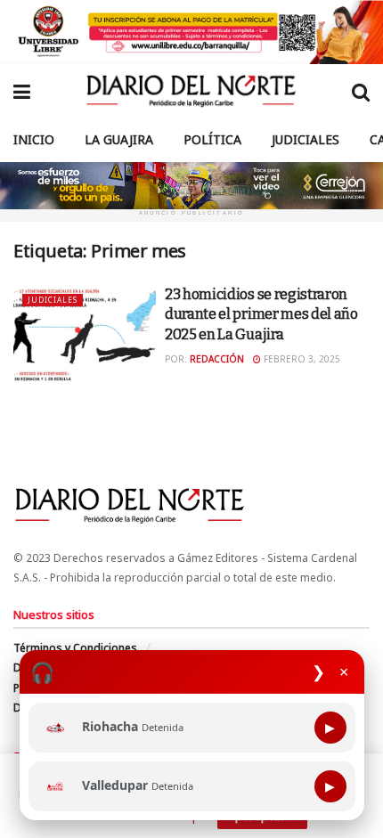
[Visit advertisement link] (191, 32)
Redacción (217, 359)
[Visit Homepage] (191, 91)
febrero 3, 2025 (300, 359)
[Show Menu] (21, 91)
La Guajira (119, 139)
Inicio (33, 139)
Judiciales (305, 139)
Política (212, 139)
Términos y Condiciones (75, 647)
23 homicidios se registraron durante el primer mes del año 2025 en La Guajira (261, 314)
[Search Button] (361, 91)
